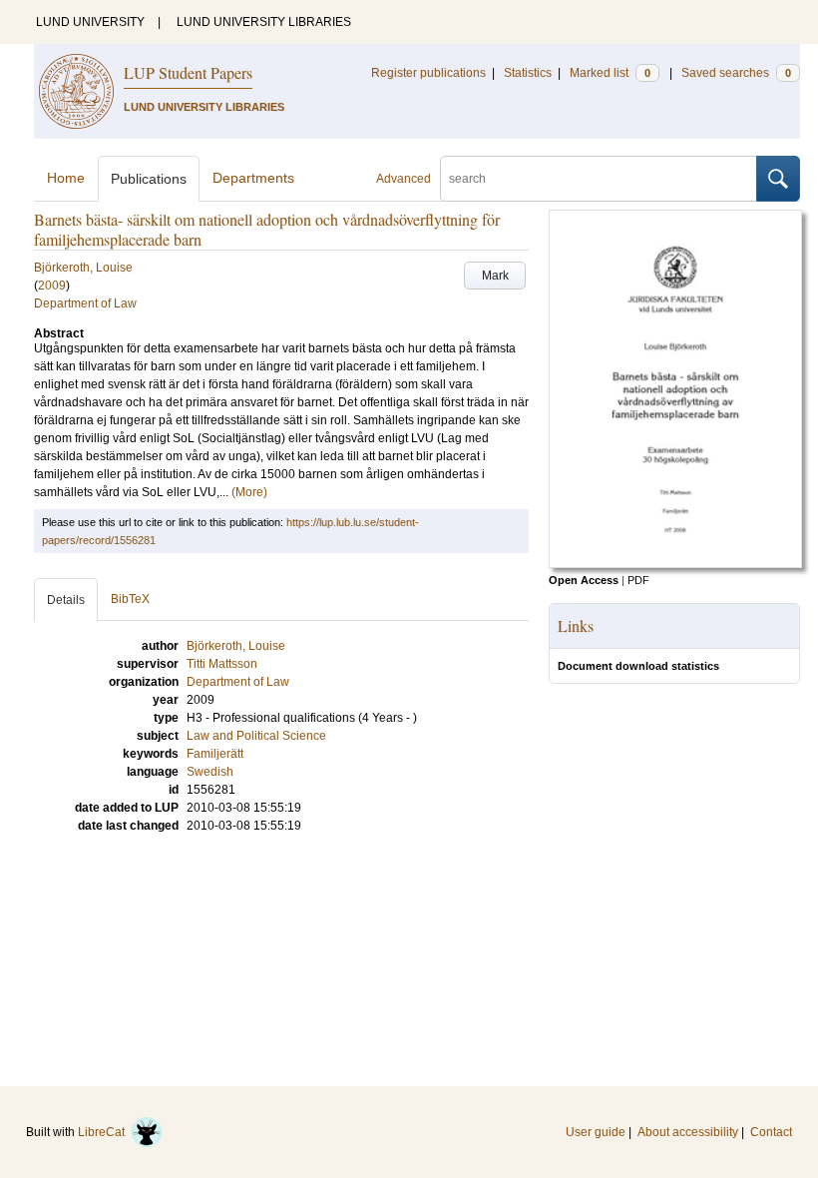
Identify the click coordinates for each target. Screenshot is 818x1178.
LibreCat (104, 1132)
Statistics (528, 73)
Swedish (210, 772)
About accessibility (687, 1132)
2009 (52, 286)
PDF (638, 580)
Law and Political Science (256, 736)
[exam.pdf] (675, 564)
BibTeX (130, 599)
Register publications (428, 73)
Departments (253, 178)
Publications (149, 179)
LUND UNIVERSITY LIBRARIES (264, 22)
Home (66, 178)
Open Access (583, 580)
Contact (771, 1132)
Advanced (403, 179)
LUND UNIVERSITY (90, 22)
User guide (595, 1132)
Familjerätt (215, 754)
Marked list (610, 73)
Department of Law (85, 303)
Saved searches (736, 73)
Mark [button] (495, 276)
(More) (249, 492)
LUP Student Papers (188, 72)
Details (66, 600)
